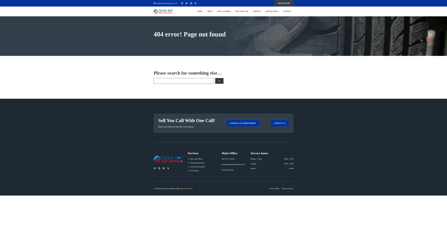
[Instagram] (186, 3)
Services (257, 11)
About (210, 11)
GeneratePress (188, 188)
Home (199, 11)
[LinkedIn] (191, 3)
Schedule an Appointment (243, 123)
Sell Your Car (241, 11)
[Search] (219, 81)
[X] (195, 3)
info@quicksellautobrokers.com (166, 3)
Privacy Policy (274, 188)
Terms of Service (287, 188)
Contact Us (279, 123)
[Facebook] (182, 3)
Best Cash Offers (196, 159)
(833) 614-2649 (284, 3)
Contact (287, 11)
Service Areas (272, 11)
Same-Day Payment (197, 163)
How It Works (223, 11)
